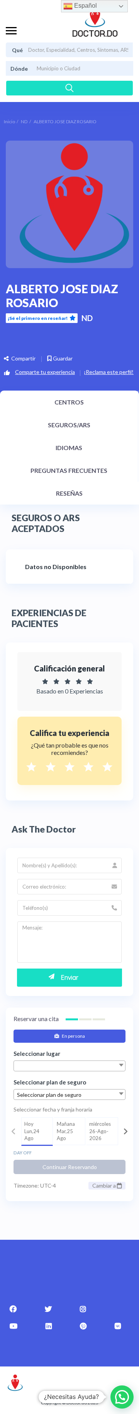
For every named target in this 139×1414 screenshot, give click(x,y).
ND (24, 121)
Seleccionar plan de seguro (50, 1082)
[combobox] (69, 1065)
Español (85, 5)
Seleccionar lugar (37, 1053)
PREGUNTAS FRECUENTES (69, 470)
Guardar (62, 358)
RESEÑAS (69, 493)
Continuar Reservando (69, 1167)
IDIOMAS (69, 447)
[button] (122, 1397)
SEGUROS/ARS (69, 424)
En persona (73, 1036)
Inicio (9, 121)
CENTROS (69, 402)
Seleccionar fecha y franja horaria (53, 1109)
